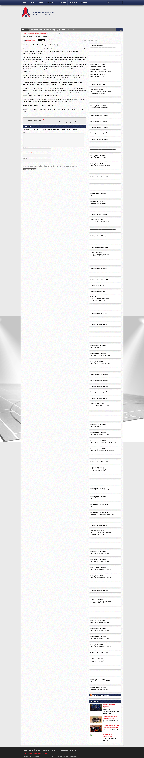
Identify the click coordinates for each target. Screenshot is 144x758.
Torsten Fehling (30, 40)
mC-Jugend (43, 34)
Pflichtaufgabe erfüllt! (33, 120)
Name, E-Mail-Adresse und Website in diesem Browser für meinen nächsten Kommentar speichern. (50, 166)
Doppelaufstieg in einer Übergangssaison (110, 717)
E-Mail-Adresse (27, 153)
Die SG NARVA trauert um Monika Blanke (110, 735)
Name (25, 148)
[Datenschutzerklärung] (41, 753)
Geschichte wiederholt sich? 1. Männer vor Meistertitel (111, 726)
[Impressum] (28, 753)
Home (25, 34)
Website (25, 158)
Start (25, 3)
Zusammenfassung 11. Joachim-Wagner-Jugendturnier (48, 30)
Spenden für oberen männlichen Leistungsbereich (109, 706)
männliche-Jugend (33, 34)
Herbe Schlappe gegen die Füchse (69, 122)
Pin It (50, 40)
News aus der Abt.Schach (100, 695)
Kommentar (26, 132)
